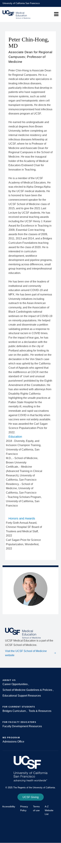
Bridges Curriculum (14, 711)
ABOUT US (9, 680)
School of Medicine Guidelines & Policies (28, 689)
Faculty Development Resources (22, 726)
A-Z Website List (49, 810)
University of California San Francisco (21, 3)
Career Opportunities (15, 684)
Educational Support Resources (22, 695)
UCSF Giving (31, 797)
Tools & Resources (40, 711)
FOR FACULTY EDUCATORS (19, 722)
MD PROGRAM (11, 737)
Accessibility (8, 806)
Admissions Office (13, 741)
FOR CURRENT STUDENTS (19, 707)
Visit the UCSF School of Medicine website (26, 653)
